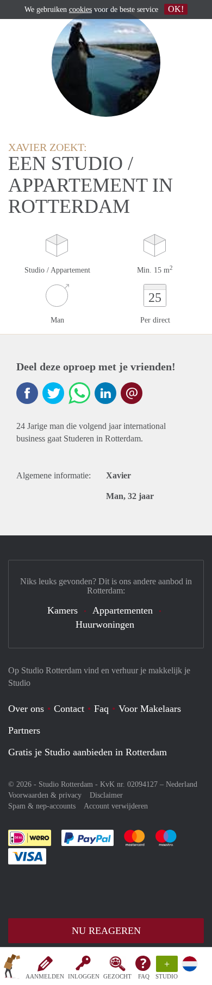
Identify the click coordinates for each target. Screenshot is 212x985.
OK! (176, 9)
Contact (69, 708)
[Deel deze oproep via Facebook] (27, 393)
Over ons (26, 708)
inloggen (83, 976)
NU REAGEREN (106, 930)
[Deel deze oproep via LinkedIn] (105, 393)
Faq (101, 708)
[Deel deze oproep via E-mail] (131, 393)
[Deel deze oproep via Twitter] (53, 393)
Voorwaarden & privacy (45, 795)
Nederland (181, 784)
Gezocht (117, 976)
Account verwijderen (116, 806)
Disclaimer (106, 795)
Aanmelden (45, 976)
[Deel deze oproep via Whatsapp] (79, 393)
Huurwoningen (105, 624)
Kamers (62, 610)
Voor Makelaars (150, 708)
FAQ (143, 976)
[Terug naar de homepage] (12, 968)
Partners (24, 730)
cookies (80, 9)
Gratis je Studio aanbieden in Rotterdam (87, 752)
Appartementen (122, 610)
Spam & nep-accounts (42, 806)
